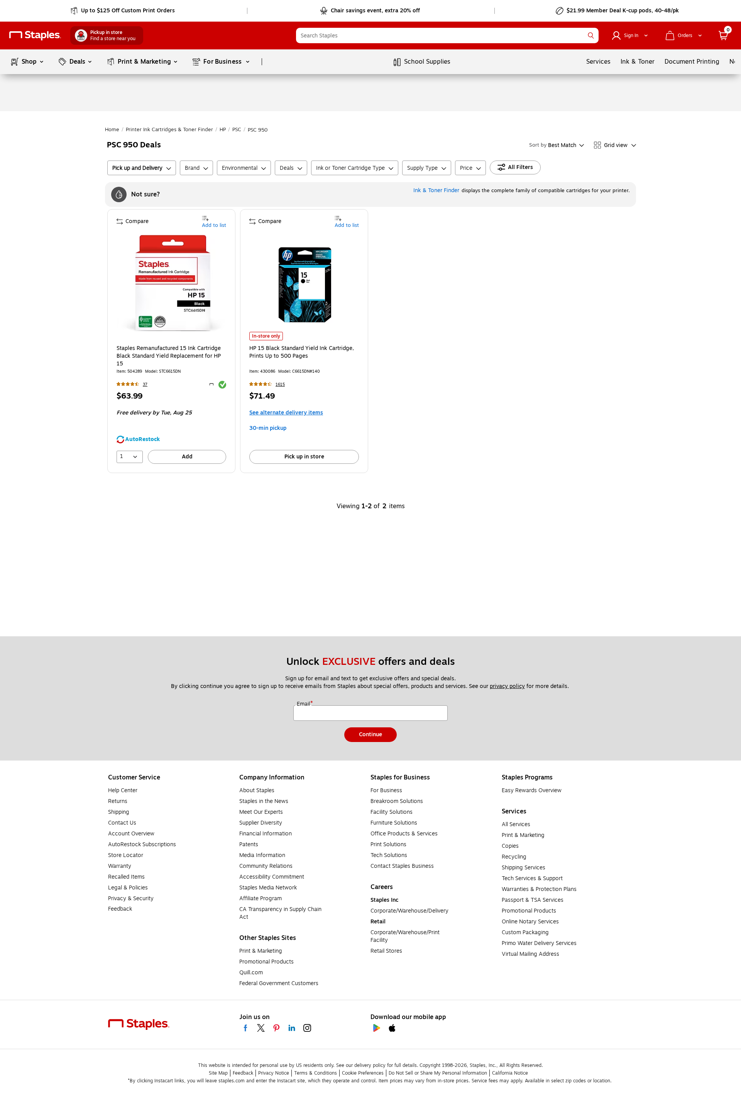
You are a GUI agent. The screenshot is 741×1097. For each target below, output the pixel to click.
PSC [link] (236, 130)
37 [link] (145, 384)
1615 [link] (280, 384)
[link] (123, 11)
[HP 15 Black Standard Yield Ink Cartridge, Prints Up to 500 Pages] (304, 284)
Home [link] (112, 130)
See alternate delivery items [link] (286, 413)
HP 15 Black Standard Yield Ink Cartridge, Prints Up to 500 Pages (301, 352)
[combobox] (447, 35)
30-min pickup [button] (267, 428)
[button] (590, 35)
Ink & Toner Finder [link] (436, 190)
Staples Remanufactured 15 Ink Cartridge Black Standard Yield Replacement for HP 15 (169, 356)
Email (304, 704)
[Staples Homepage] (35, 36)
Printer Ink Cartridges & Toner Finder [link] (169, 130)
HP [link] (223, 130)
